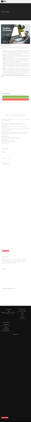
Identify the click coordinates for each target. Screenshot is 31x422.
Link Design (8, 114)
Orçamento (22, 316)
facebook (11, 261)
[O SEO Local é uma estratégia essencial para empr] (23, 184)
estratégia (8, 261)
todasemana (17, 115)
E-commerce (4, 261)
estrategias (13, 114)
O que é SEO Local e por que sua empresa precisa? (11, 138)
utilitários (23, 115)
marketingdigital (4, 262)
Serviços (22, 312)
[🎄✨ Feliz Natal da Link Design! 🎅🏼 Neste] (9, 230)
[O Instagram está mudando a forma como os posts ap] (9, 211)
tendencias (13, 115)
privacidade (6, 115)
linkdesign (18, 261)
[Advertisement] (15, 83)
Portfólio (22, 313)
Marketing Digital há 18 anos (22, 311)
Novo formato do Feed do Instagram (9, 141)
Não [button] (3, 99)
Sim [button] (3, 96)
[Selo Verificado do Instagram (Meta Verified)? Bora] (23, 237)
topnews (20, 115)
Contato (22, 317)
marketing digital (9, 262)
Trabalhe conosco (22, 318)
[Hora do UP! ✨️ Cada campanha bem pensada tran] (9, 175)
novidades (24, 114)
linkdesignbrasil (20, 114)
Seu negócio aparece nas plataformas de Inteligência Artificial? (14, 124)
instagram (16, 114)
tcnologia (9, 115)
